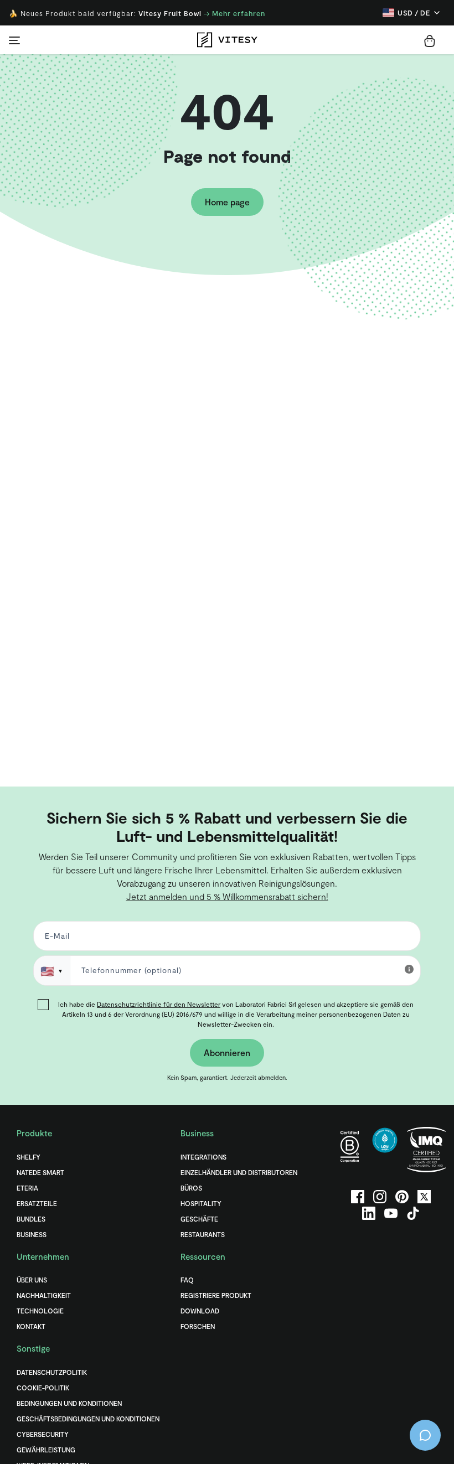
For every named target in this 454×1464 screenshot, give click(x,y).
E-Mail (124, 742)
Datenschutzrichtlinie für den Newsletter (220, 807)
